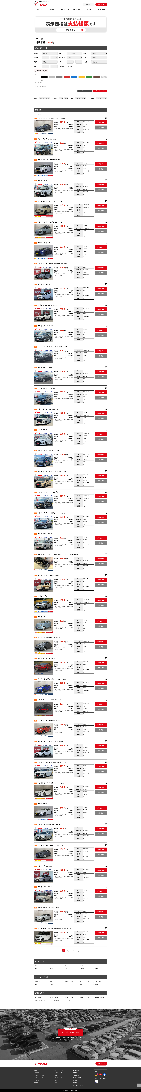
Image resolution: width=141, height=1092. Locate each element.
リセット (85, 91)
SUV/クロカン (98, 981)
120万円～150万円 (40, 1000)
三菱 (66, 968)
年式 (67, 62)
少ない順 (99, 98)
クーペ (51, 984)
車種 (60, 53)
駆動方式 (36, 62)
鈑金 (56, 1082)
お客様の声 (76, 1075)
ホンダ (66, 965)
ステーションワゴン (85, 981)
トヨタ (37, 965)
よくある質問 (101, 9)
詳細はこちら (101, 122)
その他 (96, 984)
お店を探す (38, 1080)
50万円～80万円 (69, 997)
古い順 (47, 98)
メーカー (36, 53)
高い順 (66, 98)
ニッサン (52, 965)
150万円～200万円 (55, 1000)
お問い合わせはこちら (70, 1031)
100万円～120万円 (99, 997)
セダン (37, 984)
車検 (56, 1080)
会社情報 (89, 9)
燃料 (84, 53)
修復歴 (85, 62)
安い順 (61, 98)
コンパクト (53, 981)
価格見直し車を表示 (42, 70)
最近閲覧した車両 (39, 1075)
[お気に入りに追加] (106, 118)
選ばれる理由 (76, 9)
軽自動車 (37, 981)
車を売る (52, 9)
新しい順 (42, 98)
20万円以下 (38, 997)
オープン (82, 984)
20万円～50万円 (54, 997)
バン (66, 984)
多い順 (104, 98)
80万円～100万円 (84, 997)
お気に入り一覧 (39, 1077)
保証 (56, 1075)
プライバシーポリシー (78, 1085)
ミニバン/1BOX (69, 981)
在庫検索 (37, 1072)
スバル (51, 968)
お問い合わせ (101, 4)
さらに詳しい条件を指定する (40, 86)
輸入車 (96, 968)
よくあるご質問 (77, 1077)
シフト (85, 57)
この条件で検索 (100, 91)
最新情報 (75, 1072)
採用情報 (75, 1080)
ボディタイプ (62, 57)
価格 (42, 66)
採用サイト (88, 4)
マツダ (37, 968)
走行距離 (42, 57)
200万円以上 (68, 1000)
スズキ (81, 965)
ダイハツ (97, 965)
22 (73, 950)
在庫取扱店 (82, 66)
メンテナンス (58, 1072)
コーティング (58, 1077)
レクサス (82, 968)
